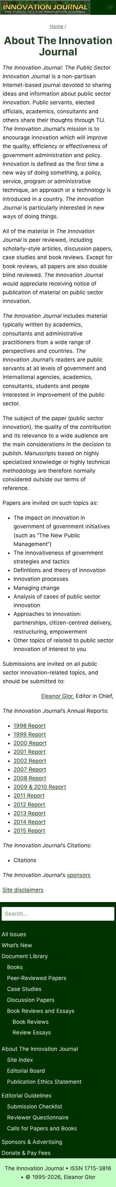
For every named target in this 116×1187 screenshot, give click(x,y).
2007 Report (30, 769)
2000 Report (30, 743)
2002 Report (30, 761)
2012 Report (29, 804)
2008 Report (30, 778)
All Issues (14, 934)
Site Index (20, 1060)
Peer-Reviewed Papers (36, 978)
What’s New (17, 945)
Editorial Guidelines (27, 1095)
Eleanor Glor (56, 696)
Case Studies (24, 989)
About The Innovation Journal (40, 1049)
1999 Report (30, 734)
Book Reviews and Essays (40, 1011)
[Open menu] (110, 7)
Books (15, 967)
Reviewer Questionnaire (38, 1117)
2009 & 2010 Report (40, 787)
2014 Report (29, 822)
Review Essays (32, 1032)
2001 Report (29, 752)
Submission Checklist (34, 1106)
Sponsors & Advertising (32, 1142)
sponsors (79, 875)
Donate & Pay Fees (26, 1153)
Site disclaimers (23, 890)
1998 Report (29, 725)
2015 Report (29, 830)
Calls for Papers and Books (42, 1128)
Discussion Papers (30, 1000)
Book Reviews (31, 1022)
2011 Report (29, 795)
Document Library (25, 956)
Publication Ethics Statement (44, 1082)
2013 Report (29, 813)
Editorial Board (26, 1071)
